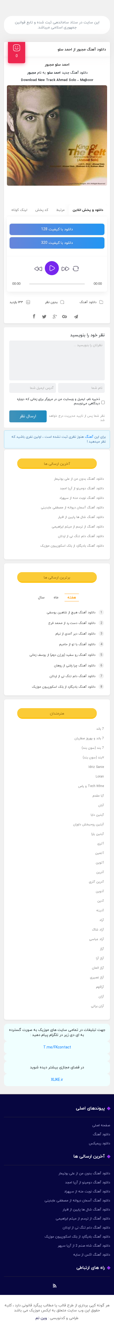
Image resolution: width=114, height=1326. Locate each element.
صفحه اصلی (101, 1125)
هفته (71, 597)
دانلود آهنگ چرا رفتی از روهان (78, 666)
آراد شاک (98, 930)
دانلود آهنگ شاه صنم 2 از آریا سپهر (84, 1245)
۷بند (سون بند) (93, 757)
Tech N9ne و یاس (91, 786)
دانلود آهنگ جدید (74, 72)
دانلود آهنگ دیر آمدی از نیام (78, 634)
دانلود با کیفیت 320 (57, 242)
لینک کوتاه (19, 210)
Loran (100, 777)
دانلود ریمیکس (99, 1143)
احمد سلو (53, 72)
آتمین (99, 853)
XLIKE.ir (57, 1079)
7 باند (100, 729)
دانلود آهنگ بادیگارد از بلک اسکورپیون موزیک (72, 546)
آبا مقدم (98, 796)
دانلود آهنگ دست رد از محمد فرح (75, 623)
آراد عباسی (96, 939)
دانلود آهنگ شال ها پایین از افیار (81, 517)
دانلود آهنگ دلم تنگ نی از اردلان (81, 536)
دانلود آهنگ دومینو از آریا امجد (82, 488)
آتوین (100, 863)
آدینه (100, 910)
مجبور (31, 72)
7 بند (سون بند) (93, 748)
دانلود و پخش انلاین (88, 210)
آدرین (100, 872)
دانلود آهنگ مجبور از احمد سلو (82, 49)
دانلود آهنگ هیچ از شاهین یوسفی (74, 612)
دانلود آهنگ (88, 302)
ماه (56, 597)
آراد (101, 920)
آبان (101, 805)
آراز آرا (100, 958)
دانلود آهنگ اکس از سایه (91, 1254)
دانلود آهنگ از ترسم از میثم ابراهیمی (78, 527)
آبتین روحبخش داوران (88, 824)
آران (101, 996)
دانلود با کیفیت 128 (57, 229)
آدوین (100, 891)
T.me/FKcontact (57, 1047)
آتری (100, 844)
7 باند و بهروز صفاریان (89, 738)
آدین (100, 901)
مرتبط (60, 210)
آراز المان (98, 968)
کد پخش (41, 210)
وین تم (41, 1318)
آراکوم (100, 987)
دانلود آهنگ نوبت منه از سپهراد (81, 498)
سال (41, 597)
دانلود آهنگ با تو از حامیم (80, 644)
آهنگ (89, 437)
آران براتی (97, 1006)
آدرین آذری (96, 882)
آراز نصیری (97, 977)
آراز (102, 949)
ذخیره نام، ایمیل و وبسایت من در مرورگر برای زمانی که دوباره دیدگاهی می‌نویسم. (58, 401)
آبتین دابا (97, 815)
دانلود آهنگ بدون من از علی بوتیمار (79, 479)
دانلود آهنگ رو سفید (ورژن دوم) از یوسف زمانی (65, 655)
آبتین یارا (97, 834)
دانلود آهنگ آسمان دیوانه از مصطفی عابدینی (72, 507)
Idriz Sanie (96, 767)
